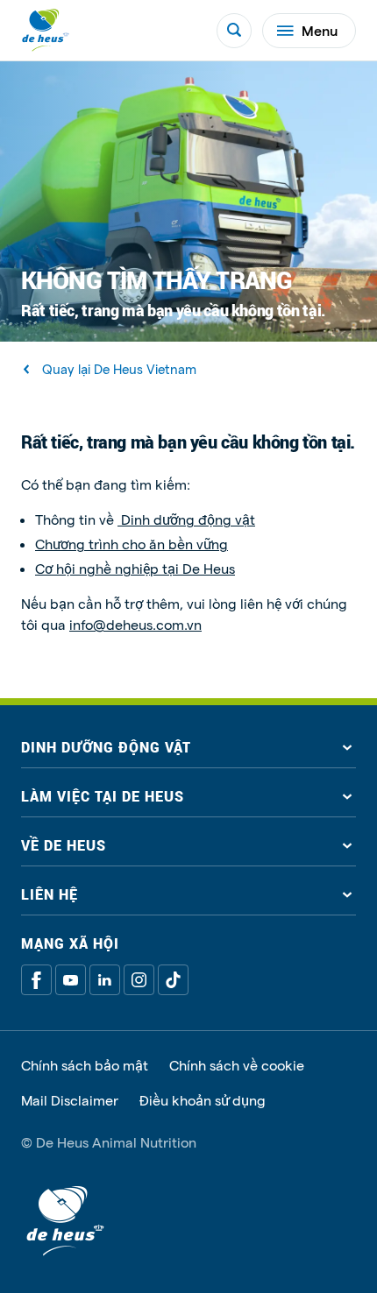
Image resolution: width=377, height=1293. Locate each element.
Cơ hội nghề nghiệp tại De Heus (135, 568)
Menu (320, 30)
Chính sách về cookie (236, 1065)
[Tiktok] (173, 979)
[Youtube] (70, 979)
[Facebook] (36, 979)
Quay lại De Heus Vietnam (119, 369)
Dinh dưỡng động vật (186, 519)
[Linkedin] (104, 979)
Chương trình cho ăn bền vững (131, 543)
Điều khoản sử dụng (202, 1100)
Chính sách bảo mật (84, 1065)
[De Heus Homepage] (45, 30)
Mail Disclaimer (69, 1100)
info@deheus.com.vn (135, 624)
